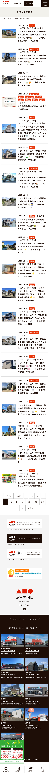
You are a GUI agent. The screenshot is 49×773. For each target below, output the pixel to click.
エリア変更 (28, 3)
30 (42, 501)
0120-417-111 (7, 701)
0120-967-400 (32, 675)
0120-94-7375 (32, 725)
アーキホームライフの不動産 (6, 3)
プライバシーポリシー (17, 619)
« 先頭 (18, 495)
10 (29, 501)
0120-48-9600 (8, 651)
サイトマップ (34, 619)
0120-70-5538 (32, 651)
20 (36, 501)
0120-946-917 (7, 725)
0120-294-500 (32, 701)
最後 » (30, 508)
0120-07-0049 (8, 675)
